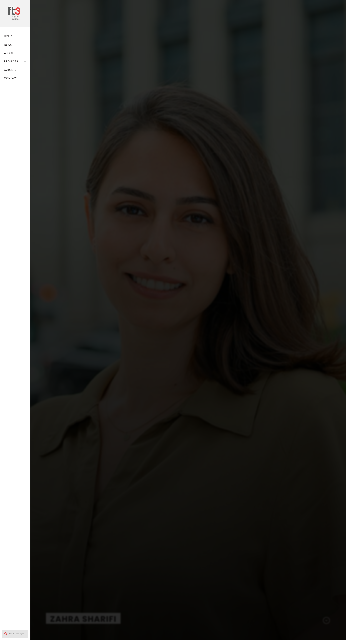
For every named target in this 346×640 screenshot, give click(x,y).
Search (5, 634)
